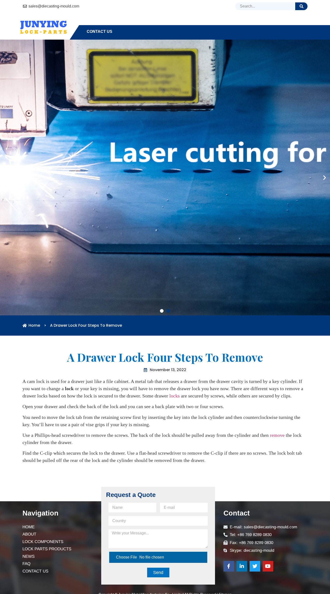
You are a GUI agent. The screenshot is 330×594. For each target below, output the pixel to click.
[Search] (301, 6)
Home (92, 23)
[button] (162, 389)
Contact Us (99, 31)
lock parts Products (205, 23)
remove (277, 513)
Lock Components (152, 23)
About (115, 23)
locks (174, 474)
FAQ (268, 23)
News (248, 23)
